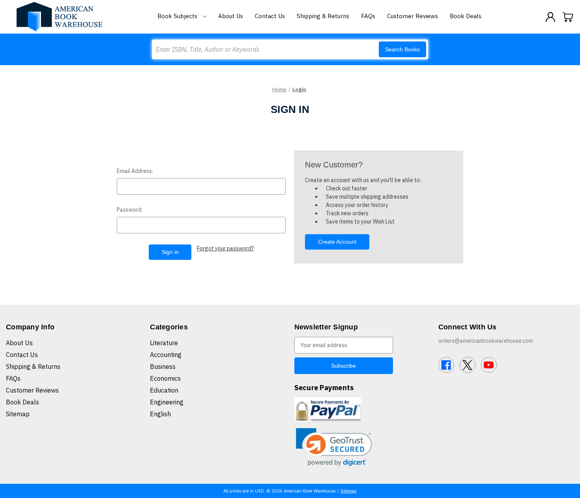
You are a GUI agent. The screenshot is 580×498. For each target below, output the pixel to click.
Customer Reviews (412, 16)
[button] (334, 447)
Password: (129, 209)
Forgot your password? (225, 248)
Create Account (337, 242)
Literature (164, 343)
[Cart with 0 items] (568, 17)
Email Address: (135, 171)
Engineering (166, 402)
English (160, 414)
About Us (230, 16)
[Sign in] (550, 17)
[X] (467, 364)
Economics (165, 378)
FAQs (368, 16)
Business (163, 366)
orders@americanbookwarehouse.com (485, 340)
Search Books (402, 49)
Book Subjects (178, 16)
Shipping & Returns (323, 16)
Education (164, 390)
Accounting (165, 355)
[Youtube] (488, 364)
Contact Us (270, 16)
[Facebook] (446, 364)
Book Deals (465, 16)
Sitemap (18, 414)
